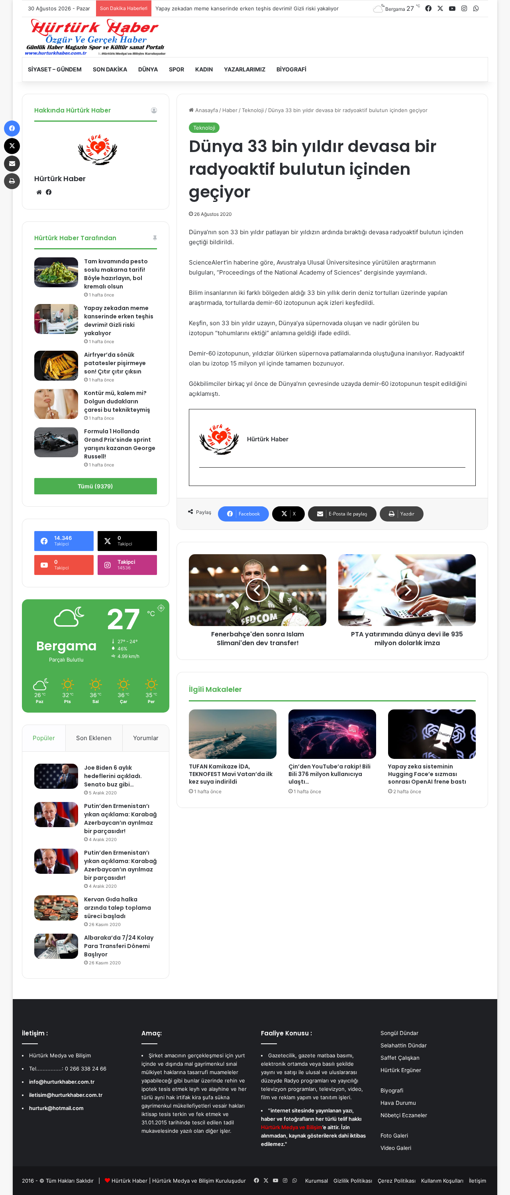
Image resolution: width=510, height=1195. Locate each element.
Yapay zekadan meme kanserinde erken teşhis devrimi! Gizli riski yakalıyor (247, 8)
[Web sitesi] (39, 192)
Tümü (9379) (95, 486)
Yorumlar (146, 738)
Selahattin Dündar (404, 1045)
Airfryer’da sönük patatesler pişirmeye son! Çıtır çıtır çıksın (115, 363)
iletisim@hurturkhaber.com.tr (65, 1095)
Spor (176, 69)
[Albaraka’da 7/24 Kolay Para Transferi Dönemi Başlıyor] (56, 946)
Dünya (148, 69)
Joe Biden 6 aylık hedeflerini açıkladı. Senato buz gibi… (113, 776)
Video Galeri (396, 1148)
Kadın (204, 69)
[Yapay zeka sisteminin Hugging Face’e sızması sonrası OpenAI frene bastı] (432, 734)
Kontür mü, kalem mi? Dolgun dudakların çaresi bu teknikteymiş (117, 401)
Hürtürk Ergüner (401, 1070)
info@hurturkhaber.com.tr (61, 1081)
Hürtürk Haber (60, 179)
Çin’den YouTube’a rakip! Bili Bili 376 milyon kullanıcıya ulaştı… (329, 774)
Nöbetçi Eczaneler (404, 1115)
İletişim (477, 1180)
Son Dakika (110, 69)
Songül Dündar (399, 1033)
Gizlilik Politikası (352, 1180)
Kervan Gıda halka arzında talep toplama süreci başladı (117, 907)
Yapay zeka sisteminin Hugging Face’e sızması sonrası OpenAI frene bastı (427, 774)
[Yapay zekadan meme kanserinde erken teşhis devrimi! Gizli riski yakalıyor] (56, 319)
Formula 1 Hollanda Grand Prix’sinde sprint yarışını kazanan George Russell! (119, 443)
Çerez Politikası (397, 1180)
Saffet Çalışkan (400, 1058)
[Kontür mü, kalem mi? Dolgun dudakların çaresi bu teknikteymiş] (56, 404)
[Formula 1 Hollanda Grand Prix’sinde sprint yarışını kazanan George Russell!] (56, 442)
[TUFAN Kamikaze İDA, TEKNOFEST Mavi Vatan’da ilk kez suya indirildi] (233, 734)
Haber (229, 110)
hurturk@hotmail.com (56, 1108)
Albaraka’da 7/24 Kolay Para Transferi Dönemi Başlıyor (118, 946)
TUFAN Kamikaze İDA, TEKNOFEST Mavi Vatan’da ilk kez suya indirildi (231, 774)
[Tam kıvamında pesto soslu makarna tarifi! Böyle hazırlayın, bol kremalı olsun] (56, 272)
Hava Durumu (398, 1103)
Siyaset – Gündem (55, 69)
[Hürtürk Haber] (95, 37)
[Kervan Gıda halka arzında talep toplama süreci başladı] (56, 907)
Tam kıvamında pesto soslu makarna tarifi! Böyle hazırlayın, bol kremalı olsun (116, 273)
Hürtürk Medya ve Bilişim (183, 1180)
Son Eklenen (94, 738)
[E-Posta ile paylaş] (12, 164)
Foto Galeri (394, 1135)
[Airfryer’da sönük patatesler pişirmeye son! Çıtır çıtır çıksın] (56, 366)
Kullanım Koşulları (442, 1180)
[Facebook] (204, 481)
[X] (12, 146)
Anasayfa (206, 110)
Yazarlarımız (244, 69)
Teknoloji (253, 110)
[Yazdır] (12, 181)
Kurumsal (316, 1180)
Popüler (44, 738)
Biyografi (291, 69)
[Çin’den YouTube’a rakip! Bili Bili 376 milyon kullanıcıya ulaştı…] (332, 734)
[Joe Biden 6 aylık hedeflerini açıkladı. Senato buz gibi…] (56, 776)
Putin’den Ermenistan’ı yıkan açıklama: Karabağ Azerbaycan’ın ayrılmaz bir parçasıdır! (120, 818)
